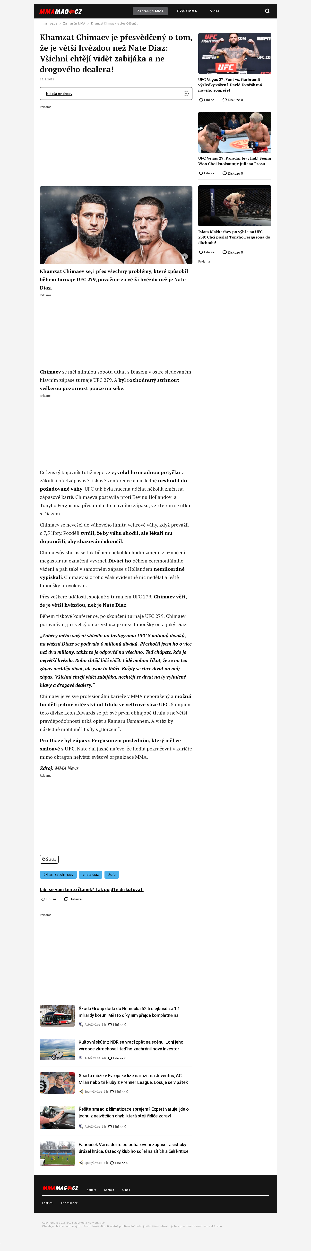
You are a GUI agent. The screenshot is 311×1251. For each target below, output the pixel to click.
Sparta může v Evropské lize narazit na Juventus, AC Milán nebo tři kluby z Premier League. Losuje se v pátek (133, 1079)
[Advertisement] (116, 143)
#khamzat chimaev (58, 875)
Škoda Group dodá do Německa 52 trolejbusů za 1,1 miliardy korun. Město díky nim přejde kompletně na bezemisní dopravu (129, 1012)
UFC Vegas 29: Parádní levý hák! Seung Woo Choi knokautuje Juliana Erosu (234, 160)
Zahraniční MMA (150, 11)
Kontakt (109, 1189)
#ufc (111, 875)
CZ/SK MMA (187, 11)
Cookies (47, 1203)
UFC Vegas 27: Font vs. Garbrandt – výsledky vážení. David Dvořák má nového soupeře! (230, 85)
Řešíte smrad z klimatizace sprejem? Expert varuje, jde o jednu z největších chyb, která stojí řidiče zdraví (134, 1112)
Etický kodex (69, 1203)
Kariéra (91, 1189)
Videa (214, 11)
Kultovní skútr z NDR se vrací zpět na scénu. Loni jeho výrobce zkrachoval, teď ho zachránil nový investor (131, 1045)
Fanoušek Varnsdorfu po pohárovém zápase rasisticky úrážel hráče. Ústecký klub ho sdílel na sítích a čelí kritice (134, 1148)
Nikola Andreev (59, 93)
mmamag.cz (48, 23)
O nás (126, 1189)
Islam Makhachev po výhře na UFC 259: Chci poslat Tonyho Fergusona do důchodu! (234, 237)
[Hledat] (267, 11)
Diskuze (77, 899)
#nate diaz (90, 875)
